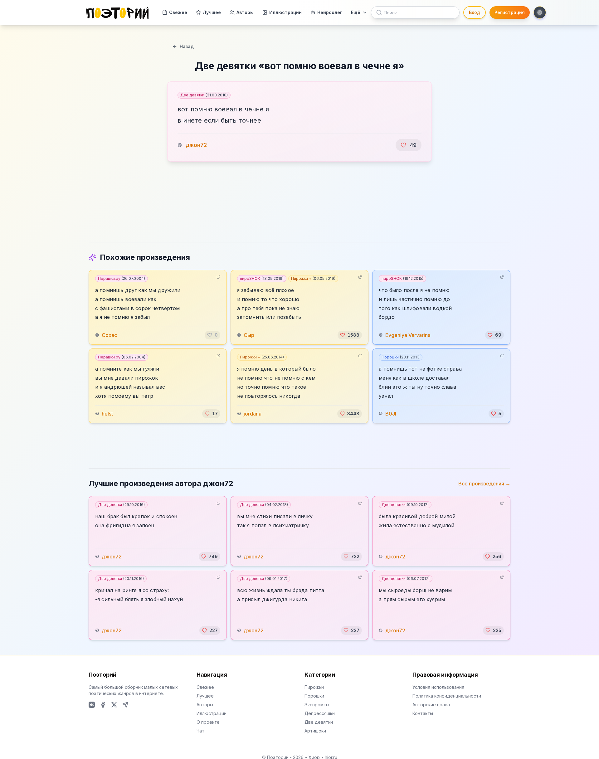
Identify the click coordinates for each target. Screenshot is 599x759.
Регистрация (509, 12)
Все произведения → (484, 483)
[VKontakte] (92, 705)
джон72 (196, 145)
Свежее (178, 12)
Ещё (355, 12)
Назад (187, 46)
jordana (252, 414)
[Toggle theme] (539, 12)
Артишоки (315, 730)
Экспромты (316, 704)
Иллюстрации (285, 12)
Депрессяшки (319, 713)
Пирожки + (313, 278)
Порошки (401, 357)
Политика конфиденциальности (446, 695)
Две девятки (204, 95)
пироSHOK (262, 278)
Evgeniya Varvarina (408, 335)
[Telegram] (125, 705)
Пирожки (314, 687)
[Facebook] (103, 705)
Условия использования (438, 687)
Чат (200, 730)
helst (107, 414)
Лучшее (212, 12)
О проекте (208, 722)
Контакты (422, 713)
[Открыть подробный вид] (218, 277)
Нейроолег (329, 12)
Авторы (245, 12)
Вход (474, 12)
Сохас (109, 335)
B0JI (390, 414)
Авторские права (431, 704)
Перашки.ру (121, 278)
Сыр (249, 335)
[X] (114, 705)
